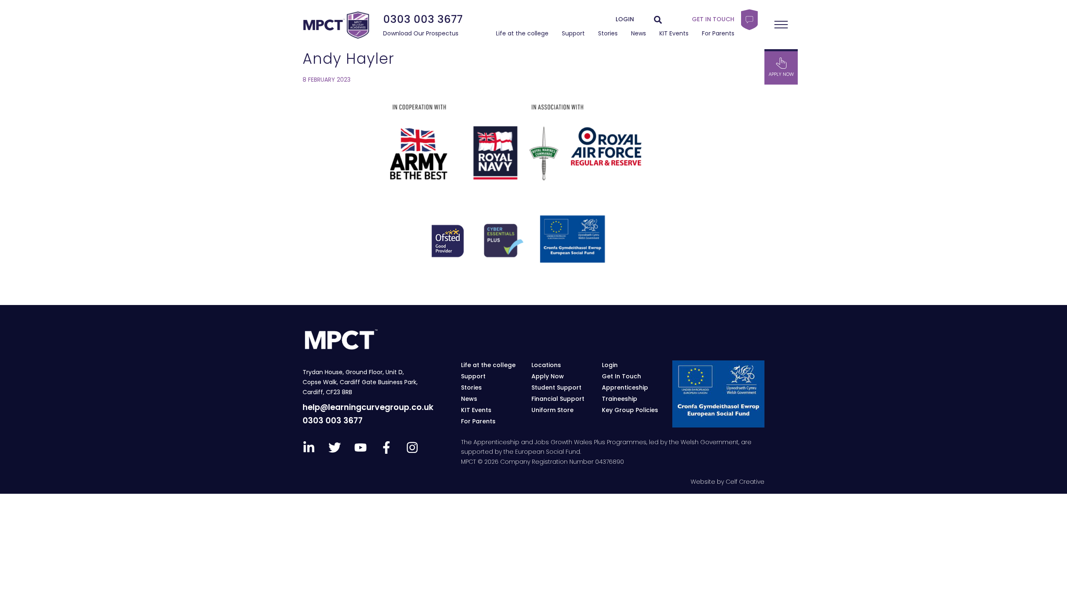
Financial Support (557, 399)
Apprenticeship (625, 387)
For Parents (718, 33)
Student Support (556, 387)
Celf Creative (745, 482)
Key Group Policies (630, 410)
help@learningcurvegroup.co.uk (368, 407)
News (638, 33)
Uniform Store (552, 410)
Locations (546, 365)
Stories (608, 33)
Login (610, 365)
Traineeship (619, 399)
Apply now (781, 74)
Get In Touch (621, 376)
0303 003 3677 (423, 19)
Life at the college (522, 33)
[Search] (658, 20)
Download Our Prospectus (420, 33)
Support (573, 33)
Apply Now (547, 376)
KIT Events (674, 33)
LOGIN (625, 19)
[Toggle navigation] (781, 24)
